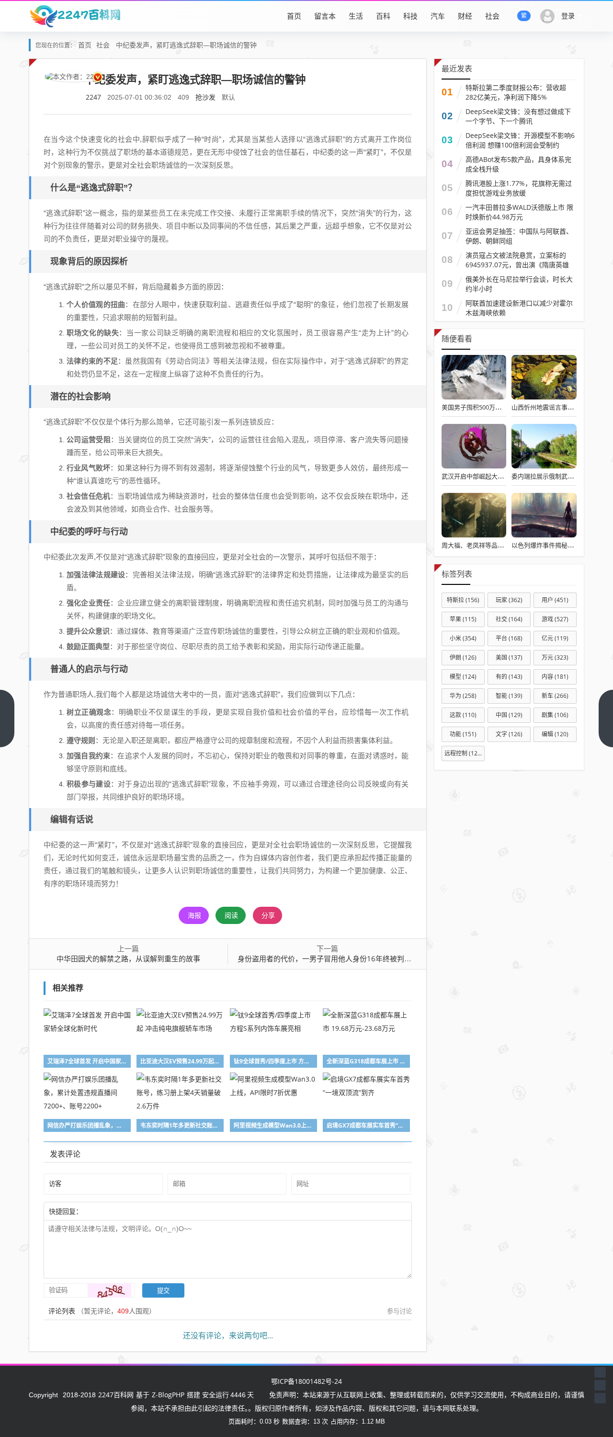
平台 (509, 638)
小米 (463, 638)
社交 (509, 619)
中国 (509, 715)
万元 (555, 657)
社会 (492, 16)
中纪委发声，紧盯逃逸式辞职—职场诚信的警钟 (186, 44)
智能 (509, 696)
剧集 (555, 715)
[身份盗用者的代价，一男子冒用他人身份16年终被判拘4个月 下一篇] (606, 718)
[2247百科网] (75, 16)
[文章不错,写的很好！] (104, 1211)
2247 (93, 97)
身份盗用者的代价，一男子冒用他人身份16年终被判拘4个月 (334, 958)
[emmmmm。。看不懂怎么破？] (108, 1211)
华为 (463, 696)
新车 (555, 696)
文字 (509, 734)
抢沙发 (205, 97)
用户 (555, 600)
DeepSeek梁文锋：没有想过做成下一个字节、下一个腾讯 (518, 116)
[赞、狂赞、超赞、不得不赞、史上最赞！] (113, 1211)
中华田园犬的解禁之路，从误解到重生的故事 (128, 958)
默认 (228, 97)
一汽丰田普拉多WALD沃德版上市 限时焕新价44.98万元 (519, 212)
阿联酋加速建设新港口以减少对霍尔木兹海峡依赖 (519, 307)
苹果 (463, 619)
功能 (463, 734)
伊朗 (463, 657)
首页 (294, 16)
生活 (356, 16)
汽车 (438, 16)
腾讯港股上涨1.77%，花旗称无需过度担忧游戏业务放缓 (518, 188)
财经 (465, 16)
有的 (509, 677)
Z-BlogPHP (168, 1394)
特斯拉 (463, 600)
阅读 (231, 915)
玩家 (509, 600)
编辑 (555, 734)
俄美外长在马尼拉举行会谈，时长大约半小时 (519, 283)
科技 (410, 16)
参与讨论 (399, 1311)
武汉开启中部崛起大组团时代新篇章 (491, 476)
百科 (383, 16)
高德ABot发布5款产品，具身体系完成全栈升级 (518, 164)
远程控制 (463, 753)
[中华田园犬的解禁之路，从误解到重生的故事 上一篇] (7, 718)
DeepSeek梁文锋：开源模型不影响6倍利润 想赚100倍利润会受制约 (520, 140)
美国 (509, 657)
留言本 (325, 16)
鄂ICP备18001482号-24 (306, 1381)
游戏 (555, 619)
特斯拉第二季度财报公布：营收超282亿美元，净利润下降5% (515, 92)
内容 (555, 677)
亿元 (555, 638)
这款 (463, 715)
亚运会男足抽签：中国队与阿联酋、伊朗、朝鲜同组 (519, 236)
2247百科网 (116, 1394)
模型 (463, 677)
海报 (194, 915)
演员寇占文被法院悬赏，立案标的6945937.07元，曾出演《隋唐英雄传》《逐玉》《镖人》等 (517, 265)
